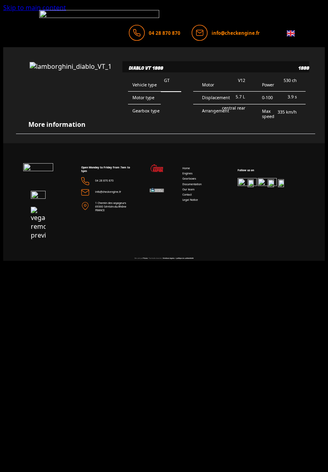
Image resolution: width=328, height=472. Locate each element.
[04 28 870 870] (137, 33)
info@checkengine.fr (236, 33)
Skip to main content (34, 7)
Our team (188, 189)
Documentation (192, 184)
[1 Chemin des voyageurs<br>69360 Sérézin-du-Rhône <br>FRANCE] (85, 206)
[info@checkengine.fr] (200, 33)
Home (186, 168)
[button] (165, 124)
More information (57, 124)
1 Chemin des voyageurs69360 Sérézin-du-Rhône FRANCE (110, 206)
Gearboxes (189, 178)
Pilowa (145, 258)
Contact (187, 194)
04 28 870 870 (164, 33)
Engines (187, 173)
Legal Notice (190, 200)
